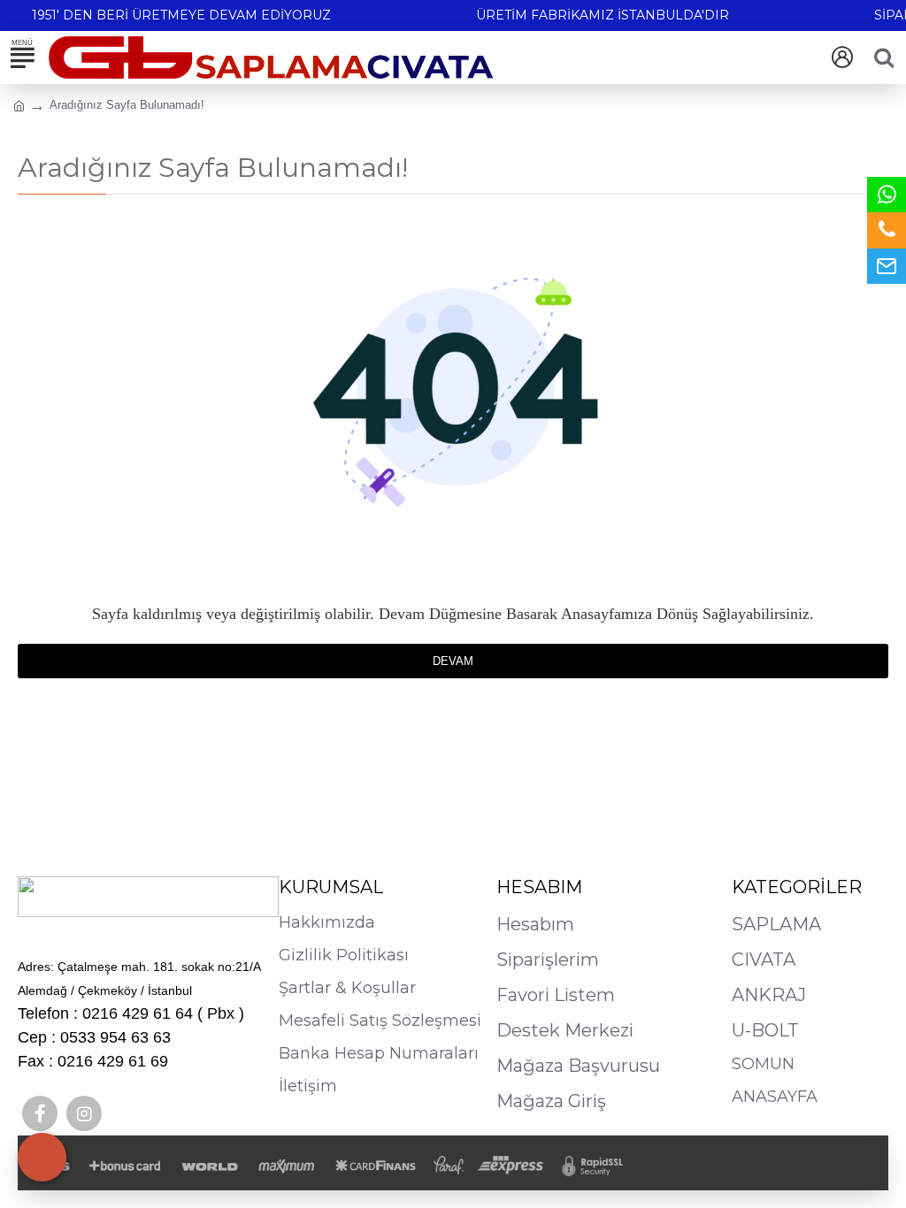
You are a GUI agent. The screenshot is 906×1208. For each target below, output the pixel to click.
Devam (453, 661)
